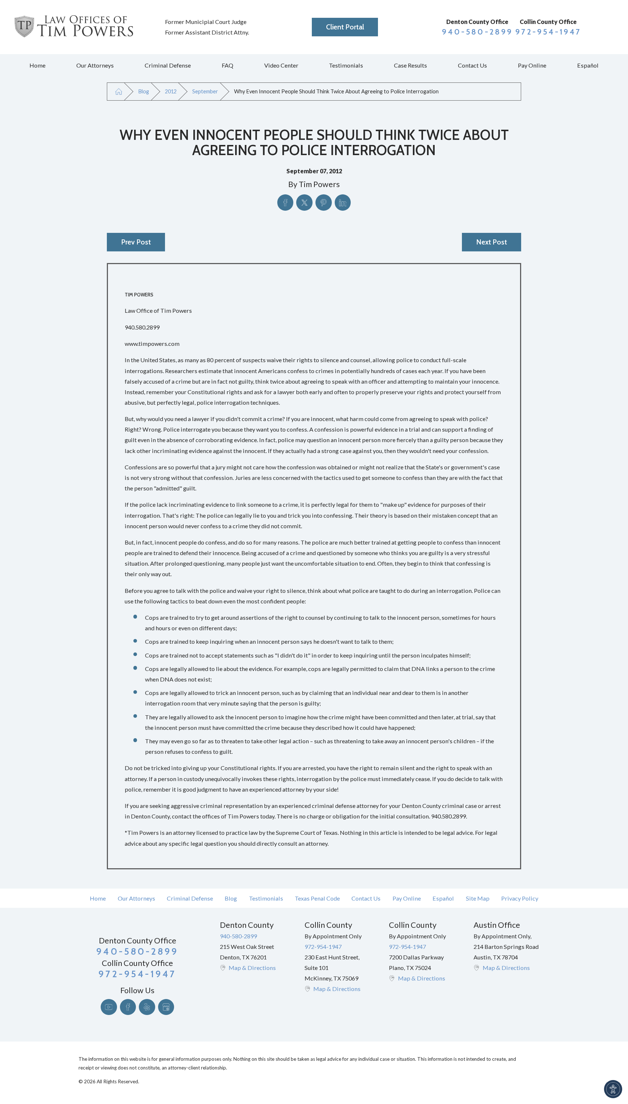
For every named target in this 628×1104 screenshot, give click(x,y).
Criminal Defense (190, 898)
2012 (171, 91)
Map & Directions (252, 967)
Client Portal (345, 27)
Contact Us (366, 898)
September (205, 91)
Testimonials (266, 898)
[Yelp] (147, 1007)
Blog (143, 91)
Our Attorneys (136, 898)
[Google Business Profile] (166, 1007)
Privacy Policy (519, 898)
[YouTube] (109, 1007)
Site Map (478, 898)
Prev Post (136, 242)
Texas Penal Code (317, 898)
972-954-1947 (548, 31)
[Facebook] (128, 1007)
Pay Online (406, 898)
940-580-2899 (477, 31)
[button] (613, 1089)
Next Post (491, 242)
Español (443, 898)
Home (98, 898)
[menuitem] (37, 65)
